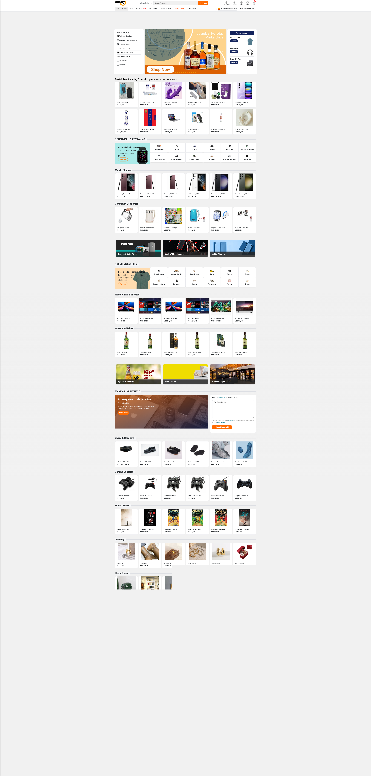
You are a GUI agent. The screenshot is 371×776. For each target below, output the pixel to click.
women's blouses (215, 675)
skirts (229, 675)
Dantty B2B (178, 741)
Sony (236, 692)
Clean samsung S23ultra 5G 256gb (218, 194)
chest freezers (244, 683)
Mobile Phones (123, 170)
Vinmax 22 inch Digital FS (147, 630)
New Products (153, 8)
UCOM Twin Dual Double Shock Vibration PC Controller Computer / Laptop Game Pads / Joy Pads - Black (171, 495)
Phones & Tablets (124, 44)
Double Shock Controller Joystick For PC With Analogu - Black (124, 495)
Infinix (224, 692)
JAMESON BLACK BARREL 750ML (171, 352)
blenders (122, 685)
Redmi (245, 692)
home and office (157, 683)
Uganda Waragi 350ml (218, 129)
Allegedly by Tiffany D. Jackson (124, 529)
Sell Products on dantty (182, 723)
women (150, 675)
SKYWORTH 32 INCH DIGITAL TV (242, 318)
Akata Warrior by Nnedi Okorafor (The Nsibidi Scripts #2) (242, 529)
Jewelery (119, 539)
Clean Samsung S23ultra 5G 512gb (242, 194)
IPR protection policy (157, 733)
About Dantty (155, 723)
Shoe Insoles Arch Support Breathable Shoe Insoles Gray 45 (218, 462)
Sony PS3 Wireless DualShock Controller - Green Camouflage (242, 495)
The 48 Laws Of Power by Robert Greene (147, 129)
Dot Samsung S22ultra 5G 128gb (195, 194)
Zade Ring (120, 563)
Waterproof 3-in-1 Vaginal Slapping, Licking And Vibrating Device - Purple (171, 102)
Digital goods (123, 60)
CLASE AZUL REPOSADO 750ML (124, 129)
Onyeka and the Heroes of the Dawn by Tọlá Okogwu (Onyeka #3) (218, 529)
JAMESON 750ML (122, 352)
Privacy (132, 773)
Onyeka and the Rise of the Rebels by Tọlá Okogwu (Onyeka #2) (195, 529)
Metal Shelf (143, 597)
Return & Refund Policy (158, 741)
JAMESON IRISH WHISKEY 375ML (195, 352)
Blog (152, 725)
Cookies (137, 773)
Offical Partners (192, 8)
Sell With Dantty (179, 8)
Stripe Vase (191, 597)
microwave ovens (225, 683)
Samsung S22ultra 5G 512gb (171, 194)
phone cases (139, 696)
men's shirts (194, 675)
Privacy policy (155, 738)
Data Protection (156, 736)
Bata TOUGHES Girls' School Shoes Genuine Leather (147, 462)
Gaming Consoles (124, 471)
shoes (235, 673)
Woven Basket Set (240, 597)
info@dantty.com (123, 733)
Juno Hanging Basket (217, 597)
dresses (224, 675)
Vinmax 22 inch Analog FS (124, 630)
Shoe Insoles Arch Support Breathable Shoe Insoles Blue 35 (242, 462)
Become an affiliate (181, 731)
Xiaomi (241, 692)
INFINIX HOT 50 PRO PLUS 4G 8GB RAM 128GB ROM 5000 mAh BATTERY (242, 102)
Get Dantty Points (180, 736)
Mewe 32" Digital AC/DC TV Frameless (242, 630)
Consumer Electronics (126, 52)
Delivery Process (215, 738)
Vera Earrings (215, 563)
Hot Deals (140, 8)
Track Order (213, 731)
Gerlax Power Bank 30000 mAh (124, 102)
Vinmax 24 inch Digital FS (171, 630)
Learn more (123, 413)
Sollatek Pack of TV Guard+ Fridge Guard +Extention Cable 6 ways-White (147, 102)
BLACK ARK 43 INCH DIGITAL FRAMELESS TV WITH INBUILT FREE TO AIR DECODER (124, 318)
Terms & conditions (157, 731)
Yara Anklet (143, 563)
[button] (149, 51)
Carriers (153, 728)
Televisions (122, 64)
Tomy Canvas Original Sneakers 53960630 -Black (171, 462)
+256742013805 (123, 738)
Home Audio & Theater (127, 294)
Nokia (213, 692)
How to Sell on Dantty (216, 733)
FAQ (211, 725)
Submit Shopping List (222, 427)
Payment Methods (216, 736)
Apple (232, 692)
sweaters (241, 673)
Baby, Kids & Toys (124, 48)
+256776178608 (123, 736)
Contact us (213, 728)
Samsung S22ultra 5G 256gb (147, 194)
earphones (148, 696)
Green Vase (120, 597)
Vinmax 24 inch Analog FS (195, 630)
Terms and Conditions (122, 773)
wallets (190, 677)
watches (170, 677)
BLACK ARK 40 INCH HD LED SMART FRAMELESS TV (147, 318)
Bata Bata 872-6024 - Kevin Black (124, 462)
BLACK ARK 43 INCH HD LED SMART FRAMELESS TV (171, 318)
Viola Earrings (192, 563)
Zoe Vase (167, 597)
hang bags (184, 677)
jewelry (247, 673)
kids (157, 675)
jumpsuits (234, 675)
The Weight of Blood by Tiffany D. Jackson (147, 529)
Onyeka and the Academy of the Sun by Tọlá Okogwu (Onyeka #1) (171, 529)
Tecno (228, 692)
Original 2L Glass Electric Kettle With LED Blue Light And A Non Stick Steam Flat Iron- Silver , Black (218, 227)
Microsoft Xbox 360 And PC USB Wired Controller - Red (147, 495)
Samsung (219, 692)
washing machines (131, 685)
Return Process (215, 741)
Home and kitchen (124, 56)
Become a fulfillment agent (183, 733)
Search (204, 3)
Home (131, 8)
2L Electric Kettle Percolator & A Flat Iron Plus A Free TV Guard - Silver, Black (242, 227)
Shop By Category (166, 8)
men (146, 675)
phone (156, 690)
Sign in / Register (249, 8)
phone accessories (232, 694)
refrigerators (235, 683)
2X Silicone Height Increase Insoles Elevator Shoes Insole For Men (195, 462)
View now (234, 40)
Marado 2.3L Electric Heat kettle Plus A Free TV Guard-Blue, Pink (195, 227)
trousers (207, 675)
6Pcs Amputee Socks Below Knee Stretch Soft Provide (195, 102)
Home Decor (121, 573)
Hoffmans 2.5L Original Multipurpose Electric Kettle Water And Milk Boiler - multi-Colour (171, 227)
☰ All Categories (121, 8)
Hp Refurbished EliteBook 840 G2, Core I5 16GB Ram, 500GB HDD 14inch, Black (171, 129)
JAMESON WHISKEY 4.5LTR (218, 352)
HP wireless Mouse (193, 129)
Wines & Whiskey (124, 328)
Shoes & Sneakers (124, 438)
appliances (134, 683)
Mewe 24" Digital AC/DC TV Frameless (218, 630)
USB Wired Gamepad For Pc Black (218, 495)
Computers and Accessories (128, 40)
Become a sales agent (181, 725)
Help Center (213, 723)
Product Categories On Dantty (184, 738)
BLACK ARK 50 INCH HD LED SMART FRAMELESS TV (195, 318)
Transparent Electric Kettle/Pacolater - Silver (124, 227)
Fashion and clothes (125, 36)
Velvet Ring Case (240, 563)
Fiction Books (122, 505)
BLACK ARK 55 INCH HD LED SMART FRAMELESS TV (218, 318)
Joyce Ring (167, 563)
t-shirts (201, 675)
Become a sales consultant (183, 728)
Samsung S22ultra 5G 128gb (124, 194)
